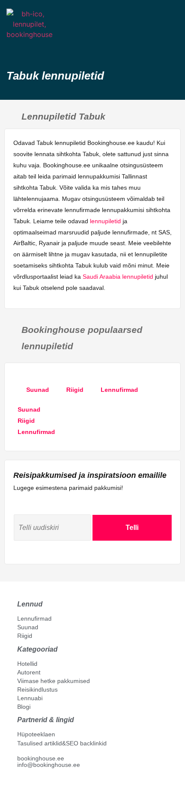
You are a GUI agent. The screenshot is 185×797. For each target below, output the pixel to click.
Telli (132, 527)
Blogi (24, 706)
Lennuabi (30, 698)
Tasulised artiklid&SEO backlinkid (62, 743)
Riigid (24, 635)
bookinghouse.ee (40, 758)
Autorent (28, 672)
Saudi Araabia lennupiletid (118, 276)
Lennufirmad (34, 618)
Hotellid (27, 663)
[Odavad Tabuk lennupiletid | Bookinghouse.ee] (171, 33)
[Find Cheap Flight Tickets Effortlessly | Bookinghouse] (29, 24)
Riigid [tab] (74, 389)
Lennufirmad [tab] (119, 389)
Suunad (27, 627)
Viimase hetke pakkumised (53, 680)
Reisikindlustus (37, 689)
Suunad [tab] (37, 389)
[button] (14, 49)
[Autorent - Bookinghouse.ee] (153, 33)
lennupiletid (105, 221)
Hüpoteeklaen (36, 734)
